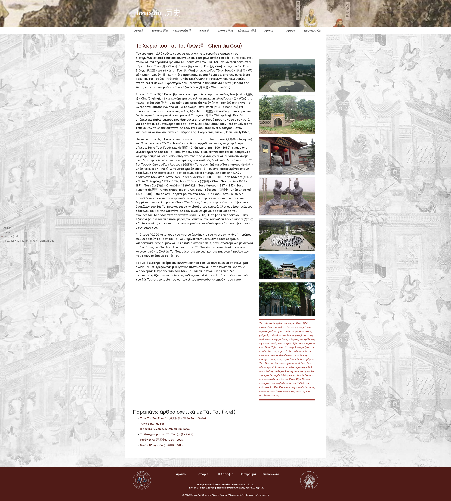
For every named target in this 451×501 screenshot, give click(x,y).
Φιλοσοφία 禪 (182, 30)
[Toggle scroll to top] (438, 488)
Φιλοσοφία (225, 474)
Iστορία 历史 (160, 30)
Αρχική (138, 30)
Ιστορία (203, 474)
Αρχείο (268, 30)
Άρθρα (290, 30)
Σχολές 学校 (225, 30)
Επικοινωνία (312, 30)
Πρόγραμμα (248, 474)
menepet (264, 495)
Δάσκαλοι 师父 (247, 30)
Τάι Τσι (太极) (12, 236)
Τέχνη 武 (203, 30)
